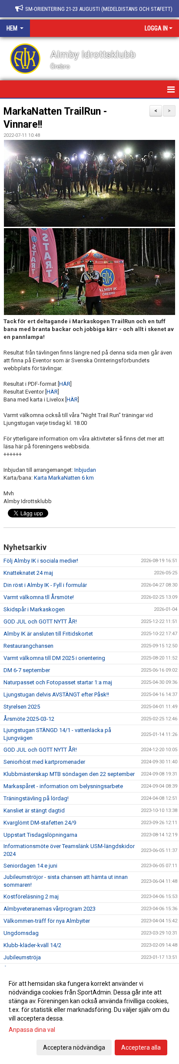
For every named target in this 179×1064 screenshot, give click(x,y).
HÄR (64, 384)
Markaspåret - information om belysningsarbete (63, 786)
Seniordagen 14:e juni (30, 865)
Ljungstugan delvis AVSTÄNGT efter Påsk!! (56, 694)
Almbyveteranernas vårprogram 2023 (49, 908)
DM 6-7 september (26, 670)
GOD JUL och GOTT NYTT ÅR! (40, 621)
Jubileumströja (22, 957)
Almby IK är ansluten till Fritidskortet (48, 633)
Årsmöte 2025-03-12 (28, 719)
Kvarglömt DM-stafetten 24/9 (39, 822)
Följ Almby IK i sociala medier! (40, 560)
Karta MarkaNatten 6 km (64, 477)
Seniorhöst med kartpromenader (44, 762)
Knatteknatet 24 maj (28, 573)
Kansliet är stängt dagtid (34, 810)
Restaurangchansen (28, 646)
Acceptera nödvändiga (74, 1047)
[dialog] (89, 1015)
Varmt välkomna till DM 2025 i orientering (54, 658)
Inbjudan (85, 470)
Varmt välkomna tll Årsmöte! (38, 597)
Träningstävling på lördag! (36, 798)
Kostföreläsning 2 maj (31, 896)
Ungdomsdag (21, 933)
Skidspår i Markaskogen (34, 609)
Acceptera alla (141, 1047)
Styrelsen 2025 (21, 706)
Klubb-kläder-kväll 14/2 (32, 945)
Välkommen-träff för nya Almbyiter (46, 921)
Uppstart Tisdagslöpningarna (40, 835)
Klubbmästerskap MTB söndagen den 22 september (69, 774)
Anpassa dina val (32, 1029)
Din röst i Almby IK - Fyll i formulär (45, 585)
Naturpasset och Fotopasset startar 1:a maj (57, 682)
